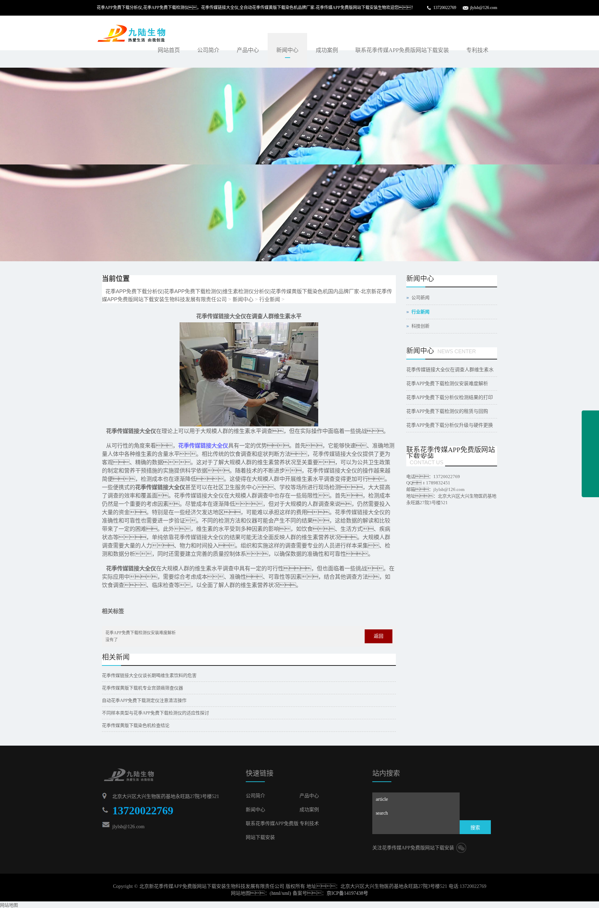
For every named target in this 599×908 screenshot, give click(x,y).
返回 (378, 636)
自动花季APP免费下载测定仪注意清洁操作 (144, 700)
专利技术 (477, 50)
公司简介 (208, 50)
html (275, 893)
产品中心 (248, 50)
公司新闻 (420, 297)
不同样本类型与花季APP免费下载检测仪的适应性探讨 (155, 712)
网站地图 (9, 905)
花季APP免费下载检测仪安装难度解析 (140, 632)
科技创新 (420, 326)
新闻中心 (287, 50)
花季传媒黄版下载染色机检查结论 (136, 725)
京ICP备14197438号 (347, 893)
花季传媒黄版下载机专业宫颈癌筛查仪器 (142, 687)
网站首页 (169, 50)
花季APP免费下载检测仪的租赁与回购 (447, 411)
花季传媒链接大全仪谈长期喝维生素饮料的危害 (149, 675)
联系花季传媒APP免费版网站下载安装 (402, 50)
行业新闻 (269, 299)
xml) (286, 893)
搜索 (475, 827)
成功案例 (327, 50)
